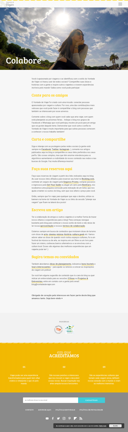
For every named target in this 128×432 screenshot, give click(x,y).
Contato (29, 410)
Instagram (64, 149)
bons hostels (88, 264)
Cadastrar (91, 400)
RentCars (86, 185)
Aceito (115, 426)
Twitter (55, 149)
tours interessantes (41, 267)
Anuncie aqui (44, 410)
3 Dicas (71, 278)
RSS (81, 418)
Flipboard (75, 418)
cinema (52, 234)
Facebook (46, 149)
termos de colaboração (74, 226)
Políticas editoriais (65, 410)
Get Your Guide (54, 185)
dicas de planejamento (60, 264)
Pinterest (70, 418)
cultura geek (78, 234)
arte (46, 234)
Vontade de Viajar (10, 4)
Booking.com (88, 179)
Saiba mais (102, 426)
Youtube (47, 418)
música (59, 234)
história (67, 234)
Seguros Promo (70, 182)
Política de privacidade (91, 410)
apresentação (47, 226)
